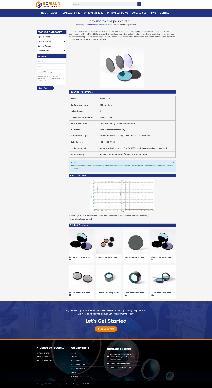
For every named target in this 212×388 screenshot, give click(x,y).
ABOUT (55, 12)
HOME (44, 12)
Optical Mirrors (93, 12)
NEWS (153, 12)
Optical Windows (117, 12)
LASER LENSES (139, 12)
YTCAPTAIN (85, 384)
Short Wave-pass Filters (103, 25)
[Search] (139, 4)
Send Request (45, 88)
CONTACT (165, 12)
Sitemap (69, 384)
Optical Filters (71, 12)
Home (78, 25)
